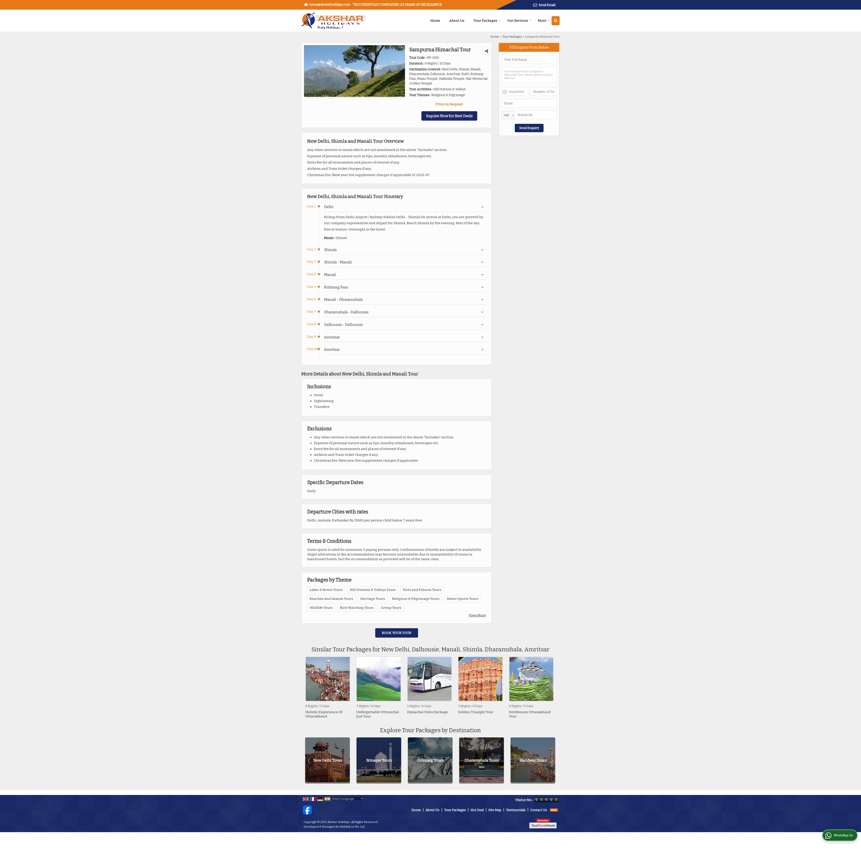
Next (551, 687)
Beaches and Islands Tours (331, 599)
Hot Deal (477, 810)
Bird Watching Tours (357, 608)
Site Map (494, 810)
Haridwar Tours (430, 760)
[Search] (556, 20)
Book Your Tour (396, 633)
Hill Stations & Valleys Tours (373, 590)
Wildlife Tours (321, 608)
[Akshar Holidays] (333, 20)
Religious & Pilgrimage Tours (415, 599)
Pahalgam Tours (533, 760)
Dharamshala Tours (379, 760)
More (542, 21)
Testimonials (516, 810)
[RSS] (554, 810)
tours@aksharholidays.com (329, 4)
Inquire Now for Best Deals (449, 116)
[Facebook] (307, 810)
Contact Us (538, 810)
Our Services (517, 21)
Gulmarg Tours (327, 760)
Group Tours (391, 608)
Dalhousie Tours (481, 760)
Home (435, 21)
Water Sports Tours (462, 599)
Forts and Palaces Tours (422, 590)
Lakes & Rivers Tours (326, 590)
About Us (456, 21)
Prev (309, 687)
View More (477, 615)
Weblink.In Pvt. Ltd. (352, 826)
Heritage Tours (372, 599)
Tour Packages (485, 21)
